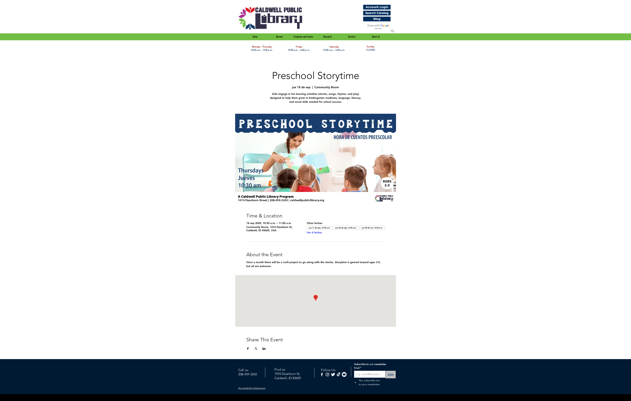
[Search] (392, 31)
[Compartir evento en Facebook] (247, 348)
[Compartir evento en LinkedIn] (264, 348)
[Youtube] (344, 374)
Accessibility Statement (251, 388)
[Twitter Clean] (333, 374)
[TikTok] (338, 374)
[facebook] (321, 374)
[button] (279, 36)
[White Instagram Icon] (327, 374)
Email (357, 367)
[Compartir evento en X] (255, 348)
